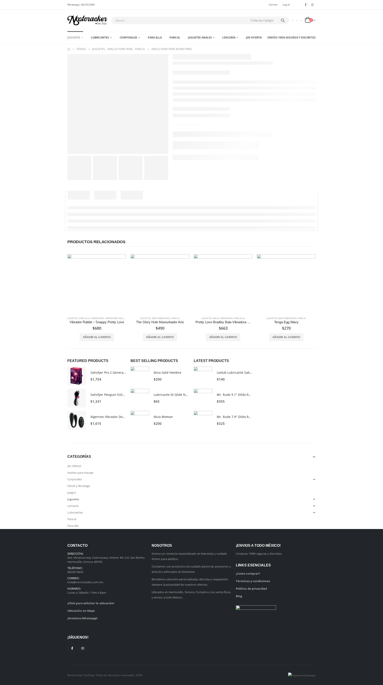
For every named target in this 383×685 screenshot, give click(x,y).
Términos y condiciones (253, 581)
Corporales (128, 37)
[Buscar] (283, 20)
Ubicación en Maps (81, 611)
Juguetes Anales (200, 37)
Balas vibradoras (223, 318)
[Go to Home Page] (68, 49)
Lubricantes (100, 37)
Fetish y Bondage (78, 486)
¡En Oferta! (254, 37)
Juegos (71, 493)
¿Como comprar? (248, 573)
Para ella (155, 37)
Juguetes (73, 37)
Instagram (82, 648)
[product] (96, 283)
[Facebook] (306, 5)
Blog (239, 596)
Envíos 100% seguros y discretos (292, 37)
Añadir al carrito (97, 337)
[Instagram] (312, 5)
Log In (286, 4)
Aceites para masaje (80, 473)
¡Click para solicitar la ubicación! (90, 603)
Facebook (72, 648)
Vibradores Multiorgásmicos (122, 318)
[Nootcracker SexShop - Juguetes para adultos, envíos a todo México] (87, 20)
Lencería (228, 37)
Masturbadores (161, 318)
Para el (175, 37)
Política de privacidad (251, 589)
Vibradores (97, 318)
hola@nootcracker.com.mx (85, 582)
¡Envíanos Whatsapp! (82, 618)
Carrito (273, 4)
